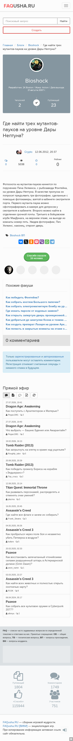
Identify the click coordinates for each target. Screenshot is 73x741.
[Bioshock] (36, 64)
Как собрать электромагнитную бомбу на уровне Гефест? (36, 306)
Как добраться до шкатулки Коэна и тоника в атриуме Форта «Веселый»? (36, 319)
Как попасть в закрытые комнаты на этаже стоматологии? (36, 328)
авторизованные (54, 356)
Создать (37, 30)
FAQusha (10, 722)
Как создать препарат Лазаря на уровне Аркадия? (36, 324)
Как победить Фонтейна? (22, 297)
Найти (63, 21)
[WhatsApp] (47, 241)
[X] (26, 241)
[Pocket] (36, 241)
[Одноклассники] (31, 241)
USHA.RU (19, 6)
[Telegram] (52, 241)
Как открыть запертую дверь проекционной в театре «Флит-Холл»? (36, 315)
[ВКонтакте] (21, 241)
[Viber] (41, 241)
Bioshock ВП (17, 235)
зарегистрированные (28, 356)
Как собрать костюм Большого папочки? (33, 301)
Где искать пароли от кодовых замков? (32, 310)
